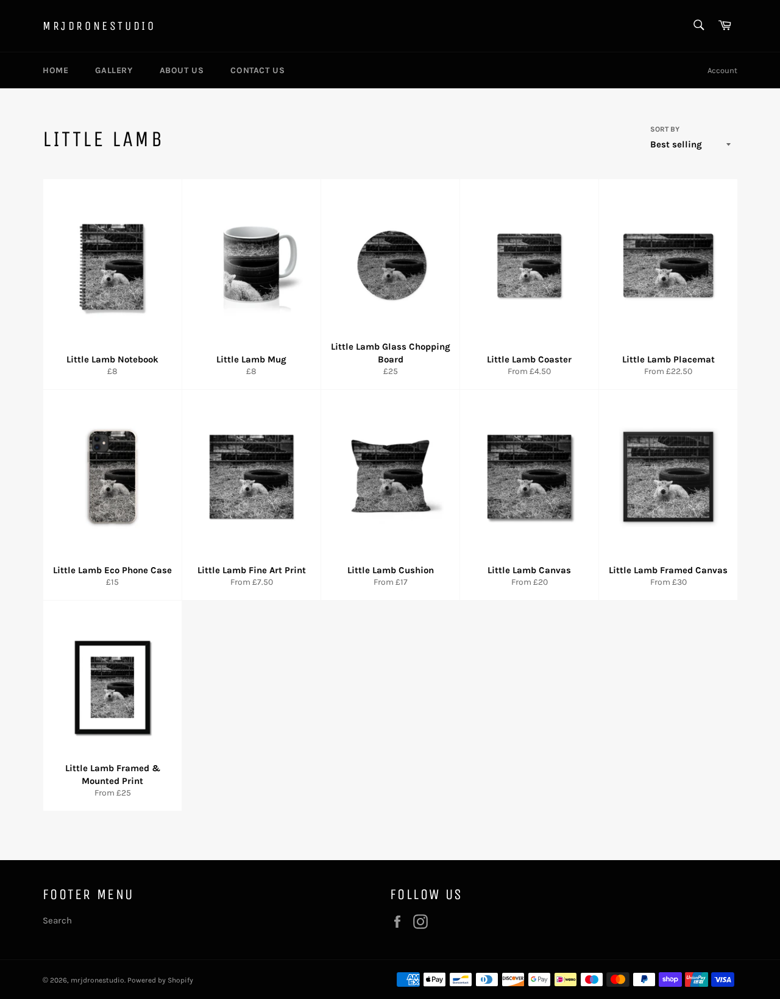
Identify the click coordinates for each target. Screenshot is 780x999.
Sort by (664, 129)
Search (57, 920)
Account (722, 70)
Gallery (113, 70)
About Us (182, 70)
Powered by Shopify (160, 980)
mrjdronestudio (99, 26)
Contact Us (257, 70)
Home (55, 70)
